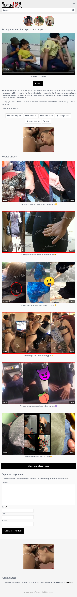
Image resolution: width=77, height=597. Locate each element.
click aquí (69, 582)
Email (4, 513)
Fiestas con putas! (15, 116)
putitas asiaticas (33, 121)
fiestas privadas (63, 116)
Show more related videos (38, 465)
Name (4, 507)
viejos (47, 121)
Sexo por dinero (47, 116)
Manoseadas (31, 116)
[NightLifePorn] (12, 5)
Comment (5, 482)
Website (4, 520)
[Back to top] (73, 592)
